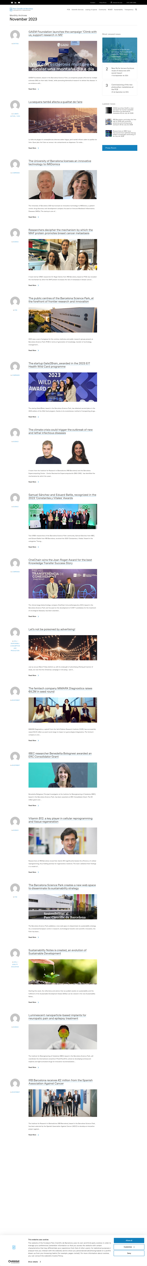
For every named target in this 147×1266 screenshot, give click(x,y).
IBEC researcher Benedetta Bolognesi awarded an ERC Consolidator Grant (60, 755)
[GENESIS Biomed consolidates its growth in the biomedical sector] (63, 1194)
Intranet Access (117, 2)
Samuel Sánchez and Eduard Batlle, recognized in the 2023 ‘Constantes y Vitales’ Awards (62, 496)
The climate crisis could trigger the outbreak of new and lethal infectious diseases (61, 431)
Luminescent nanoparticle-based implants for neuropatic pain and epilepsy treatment (57, 1016)
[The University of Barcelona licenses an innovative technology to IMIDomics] (63, 203)
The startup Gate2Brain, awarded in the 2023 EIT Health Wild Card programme (59, 365)
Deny (129, 1253)
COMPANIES (16, 173)
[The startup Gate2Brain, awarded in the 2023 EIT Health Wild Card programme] (63, 405)
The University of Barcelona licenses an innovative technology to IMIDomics (60, 162)
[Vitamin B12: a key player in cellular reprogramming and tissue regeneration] (63, 858)
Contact (92, 2)
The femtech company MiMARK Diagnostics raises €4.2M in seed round (60, 690)
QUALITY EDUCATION (15, 966)
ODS (18, 116)
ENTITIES (16, 43)
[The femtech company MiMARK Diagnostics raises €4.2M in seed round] (63, 726)
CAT (128, 2)
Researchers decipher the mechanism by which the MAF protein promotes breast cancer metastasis (61, 231)
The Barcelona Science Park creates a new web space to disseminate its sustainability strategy (62, 886)
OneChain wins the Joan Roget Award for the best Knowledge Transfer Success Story (60, 561)
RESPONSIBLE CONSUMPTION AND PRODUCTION (15, 647)
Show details (33, 1262)
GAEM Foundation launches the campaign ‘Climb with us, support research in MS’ (63, 33)
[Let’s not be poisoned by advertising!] (63, 664)
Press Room (102, 2)
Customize (128, 1247)
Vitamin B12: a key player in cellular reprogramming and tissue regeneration (61, 820)
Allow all (129, 1240)
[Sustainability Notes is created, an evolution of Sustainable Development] (63, 988)
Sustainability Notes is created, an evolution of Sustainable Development (58, 951)
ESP (131, 2)
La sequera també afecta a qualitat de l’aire (55, 101)
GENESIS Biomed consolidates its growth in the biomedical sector (59, 1158)
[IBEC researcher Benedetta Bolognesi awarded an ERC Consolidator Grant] (63, 791)
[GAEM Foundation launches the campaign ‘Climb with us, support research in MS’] (63, 75)
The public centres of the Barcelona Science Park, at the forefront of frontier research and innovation (61, 299)
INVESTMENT (16, 700)
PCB (16, 310)
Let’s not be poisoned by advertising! (52, 629)
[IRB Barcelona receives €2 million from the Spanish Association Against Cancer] (63, 1121)
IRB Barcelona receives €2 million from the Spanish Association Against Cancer (61, 1081)
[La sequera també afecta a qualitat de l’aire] (63, 137)
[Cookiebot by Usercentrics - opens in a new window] (14, 1261)
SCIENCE (16, 242)
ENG (134, 2)
